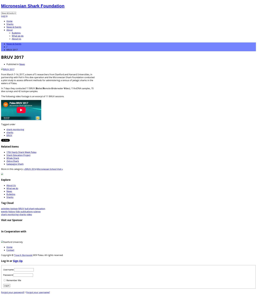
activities (5, 208)
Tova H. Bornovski (23, 255)
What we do (18, 35)
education (40, 208)
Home (9, 21)
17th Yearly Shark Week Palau (21, 152)
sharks (9, 132)
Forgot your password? (12, 292)
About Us (16, 38)
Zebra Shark (12, 161)
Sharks (9, 24)
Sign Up (18, 261)
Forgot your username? (38, 292)
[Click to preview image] (7, 69)
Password (8, 275)
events (4, 211)
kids (18, 211)
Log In (4, 16)
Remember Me (13, 280)
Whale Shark (12, 158)
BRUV (9, 135)
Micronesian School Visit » (50, 169)
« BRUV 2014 (30, 169)
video (29, 214)
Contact (10, 250)
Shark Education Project (18, 155)
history (11, 211)
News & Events (13, 27)
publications (26, 211)
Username (8, 269)
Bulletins (16, 32)
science (37, 211)
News (22, 64)
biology (14, 208)
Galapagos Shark (15, 164)
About (9, 30)
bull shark (30, 208)
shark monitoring (15, 129)
